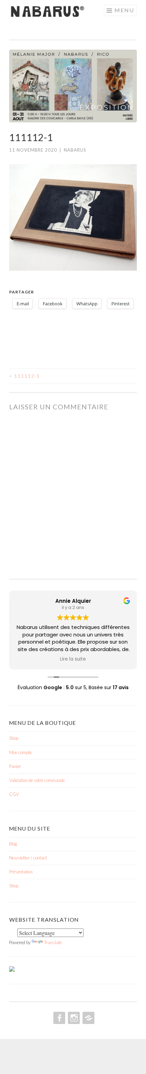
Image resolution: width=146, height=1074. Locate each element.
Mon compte (20, 752)
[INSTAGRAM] (73, 1018)
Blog (13, 844)
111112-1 (24, 376)
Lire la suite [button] (73, 659)
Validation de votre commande (37, 780)
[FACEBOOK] (58, 1018)
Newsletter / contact (28, 857)
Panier (15, 766)
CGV (14, 794)
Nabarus (75, 150)
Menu (124, 10)
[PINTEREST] (87, 1018)
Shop (13, 738)
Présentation (21, 871)
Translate (53, 942)
